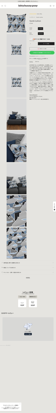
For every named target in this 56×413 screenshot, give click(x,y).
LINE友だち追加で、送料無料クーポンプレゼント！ (28, 1)
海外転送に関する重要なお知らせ (12, 263)
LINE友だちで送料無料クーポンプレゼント (42, 52)
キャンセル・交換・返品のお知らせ (12, 272)
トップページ (32, 17)
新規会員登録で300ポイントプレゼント (37, 56)
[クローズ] (20, 404)
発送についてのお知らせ (10, 267)
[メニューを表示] (2, 5)
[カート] (53, 5)
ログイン (40, 58)
